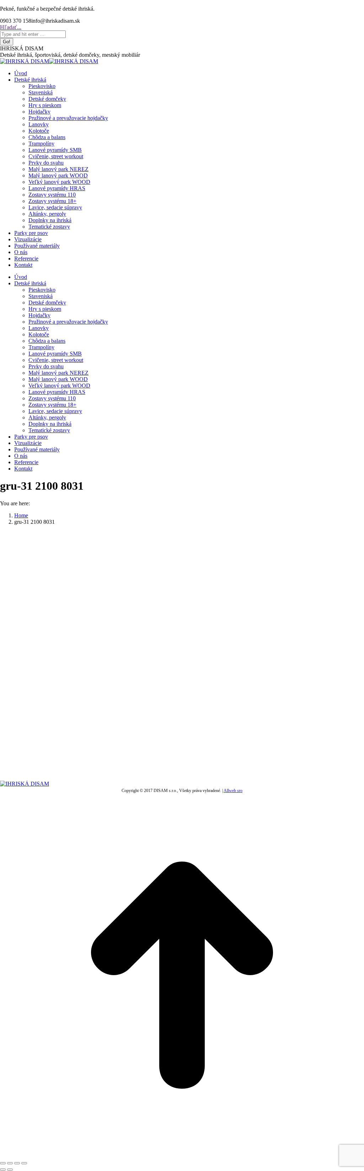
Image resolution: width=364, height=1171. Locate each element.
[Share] (10, 1163)
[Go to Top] (182, 1155)
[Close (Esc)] (3, 1163)
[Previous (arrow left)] (3, 1170)
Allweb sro (233, 790)
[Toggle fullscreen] (17, 1163)
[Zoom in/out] (24, 1163)
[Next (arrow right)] (10, 1170)
